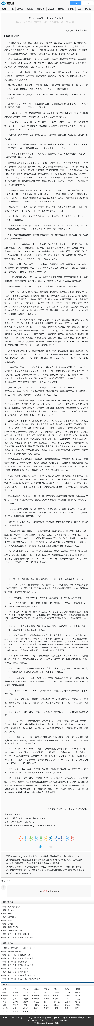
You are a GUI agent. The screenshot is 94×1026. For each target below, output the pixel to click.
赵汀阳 (25, 995)
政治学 (30, 9)
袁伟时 (15, 1002)
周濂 (4, 998)
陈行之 (15, 989)
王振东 (77, 998)
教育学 (71, 9)
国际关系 (41, 9)
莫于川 (77, 1008)
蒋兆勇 (15, 1005)
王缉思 (36, 998)
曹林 (56, 989)
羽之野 (5, 1011)
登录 (45, 891)
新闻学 (61, 9)
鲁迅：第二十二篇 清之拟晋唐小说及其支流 (19, 975)
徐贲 (45, 992)
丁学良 (46, 989)
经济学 (20, 9)
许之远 (5, 1008)
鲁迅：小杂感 (7, 913)
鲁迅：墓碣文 (7, 924)
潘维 (56, 1008)
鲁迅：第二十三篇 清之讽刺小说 (15, 972)
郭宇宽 (57, 992)
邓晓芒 (25, 998)
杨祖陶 (77, 992)
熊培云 (36, 1002)
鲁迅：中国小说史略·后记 (12, 930)
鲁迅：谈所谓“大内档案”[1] (12, 907)
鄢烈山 (67, 989)
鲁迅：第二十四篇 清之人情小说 (15, 968)
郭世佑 (57, 998)
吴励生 (36, 1008)
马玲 (66, 998)
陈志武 (36, 992)
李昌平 (46, 995)
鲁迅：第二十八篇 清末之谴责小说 (16, 934)
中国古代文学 (29, 821)
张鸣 (56, 995)
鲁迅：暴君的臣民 (9, 917)
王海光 (77, 995)
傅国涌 (77, 989)
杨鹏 (14, 998)
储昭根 (67, 1005)
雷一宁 (77, 1002)
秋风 (45, 1002)
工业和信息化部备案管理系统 (47, 1023)
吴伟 (25, 1005)
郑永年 (25, 989)
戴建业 (36, 995)
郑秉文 (67, 1008)
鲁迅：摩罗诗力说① (10, 927)
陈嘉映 (5, 992)
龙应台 (36, 989)
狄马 (4, 1002)
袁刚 (14, 1008)
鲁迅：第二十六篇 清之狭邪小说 (15, 961)
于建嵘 (25, 992)
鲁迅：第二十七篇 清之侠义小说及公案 (17, 937)
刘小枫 (57, 1002)
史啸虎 (25, 1002)
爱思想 (8, 3)
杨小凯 (25, 1008)
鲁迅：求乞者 (7, 920)
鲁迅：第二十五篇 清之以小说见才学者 (17, 965)
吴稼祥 (77, 1005)
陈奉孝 (46, 998)
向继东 (15, 995)
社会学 (51, 9)
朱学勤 (46, 1008)
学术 (13, 821)
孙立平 (25, 1011)
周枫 (4, 1005)
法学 (12, 9)
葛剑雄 (57, 1005)
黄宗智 (15, 992)
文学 (79, 9)
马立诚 (67, 992)
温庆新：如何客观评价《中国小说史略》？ (18, 948)
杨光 (35, 1011)
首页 (4, 9)
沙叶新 (36, 1005)
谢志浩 (15, 1011)
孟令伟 (67, 1002)
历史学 (88, 9)
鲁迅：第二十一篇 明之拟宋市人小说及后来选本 (21, 979)
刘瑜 (45, 1005)
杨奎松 (67, 995)
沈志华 (5, 995)
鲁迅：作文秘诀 (8, 910)
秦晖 (4, 989)
